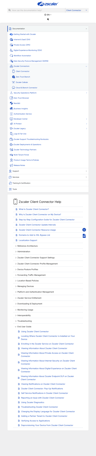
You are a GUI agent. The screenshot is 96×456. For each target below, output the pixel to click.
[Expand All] (84, 230)
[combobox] (36, 10)
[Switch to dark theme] (48, 19)
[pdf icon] (84, 236)
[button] (48, 29)
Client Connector (73, 10)
